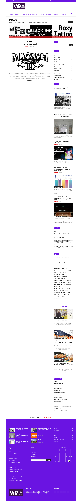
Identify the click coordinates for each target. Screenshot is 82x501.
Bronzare (10, 22)
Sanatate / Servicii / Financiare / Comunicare (62, 406)
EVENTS (55, 54)
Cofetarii (28, 14)
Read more (29, 80)
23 (71, 459)
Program (69, 282)
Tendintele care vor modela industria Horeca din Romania (63, 341)
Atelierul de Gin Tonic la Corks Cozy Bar (61, 237)
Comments (34, 454)
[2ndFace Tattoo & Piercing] (19, 31)
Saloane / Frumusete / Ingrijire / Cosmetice (62, 403)
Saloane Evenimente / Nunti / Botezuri (61, 404)
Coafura (15, 22)
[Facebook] (10, 1)
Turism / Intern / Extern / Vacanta (60, 410)
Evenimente (16, 11)
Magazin (63, 278)
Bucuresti (62, 262)
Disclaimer (57, 499)
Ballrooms (39, 11)
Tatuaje (12, 35)
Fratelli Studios (65, 272)
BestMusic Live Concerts (59, 261)
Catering (24, 11)
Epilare (23, 22)
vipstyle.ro (27, 46)
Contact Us (71, 499)
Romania (68, 288)
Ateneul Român (58, 259)
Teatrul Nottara (63, 294)
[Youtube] (18, 1)
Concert (56, 267)
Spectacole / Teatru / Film (59, 64)
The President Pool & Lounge (58, 298)
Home (10, 18)
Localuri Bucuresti (57, 386)
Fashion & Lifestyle (58, 68)
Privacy (61, 499)
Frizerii (27, 22)
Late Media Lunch (57, 278)
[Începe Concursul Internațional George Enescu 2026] (63, 99)
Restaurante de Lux (58, 286)
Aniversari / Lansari (59, 133)
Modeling (55, 282)
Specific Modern (58, 317)
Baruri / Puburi (52, 11)
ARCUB (62, 257)
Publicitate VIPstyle (58, 397)
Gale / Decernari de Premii (59, 77)
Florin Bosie (56, 90)
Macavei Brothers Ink (30, 44)
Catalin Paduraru (68, 263)
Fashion (69, 270)
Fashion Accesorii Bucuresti (59, 385)
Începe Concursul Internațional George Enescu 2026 (62, 87)
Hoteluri (55, 14)
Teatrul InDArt (56, 294)
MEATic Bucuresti (63, 320)
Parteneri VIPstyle (57, 395)
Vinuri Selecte (62, 300)
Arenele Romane (66, 257)
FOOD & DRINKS (57, 57)
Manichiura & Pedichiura (37, 22)
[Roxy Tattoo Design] (62, 31)
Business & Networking (58, 73)
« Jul (54, 465)
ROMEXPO (56, 290)
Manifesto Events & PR (58, 280)
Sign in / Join (71, 0)
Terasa (68, 294)
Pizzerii (11, 14)
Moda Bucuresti (57, 390)
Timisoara (66, 298)
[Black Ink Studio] (41, 31)
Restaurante (31, 11)
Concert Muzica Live (60, 268)
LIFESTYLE (56, 66)
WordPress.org (34, 456)
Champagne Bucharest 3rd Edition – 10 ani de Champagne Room (63, 115)
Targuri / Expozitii (57, 75)
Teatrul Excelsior (66, 292)
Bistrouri (17, 14)
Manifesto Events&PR (67, 280)
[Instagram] (12, 1)
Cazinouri (34, 14)
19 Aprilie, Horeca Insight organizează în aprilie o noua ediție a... (63, 364)
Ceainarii (65, 11)
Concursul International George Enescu (60, 270)
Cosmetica (19, 22)
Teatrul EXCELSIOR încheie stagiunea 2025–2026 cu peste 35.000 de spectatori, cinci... (62, 198)
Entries (33, 452)
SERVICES (56, 79)
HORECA (56, 61)
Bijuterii (66, 261)
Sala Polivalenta (61, 290)
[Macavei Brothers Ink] (30, 59)
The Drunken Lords (59, 296)
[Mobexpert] (34, 435)
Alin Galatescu (57, 257)
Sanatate (66, 290)
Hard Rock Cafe (60, 274)
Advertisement (65, 499)
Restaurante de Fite (67, 284)
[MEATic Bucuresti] (63, 314)
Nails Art (46, 22)
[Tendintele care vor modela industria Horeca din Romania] (63, 334)
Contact (55, 381)
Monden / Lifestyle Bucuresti (59, 392)
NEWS (11, 11)
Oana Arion (60, 282)
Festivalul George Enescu (58, 272)
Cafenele (60, 11)
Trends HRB (56, 300)
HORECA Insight (57, 276)
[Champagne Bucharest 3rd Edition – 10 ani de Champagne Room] (63, 126)
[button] (71, 13)
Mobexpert (40, 434)
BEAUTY (56, 72)
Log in (32, 450)
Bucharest (56, 263)
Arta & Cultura (57, 59)
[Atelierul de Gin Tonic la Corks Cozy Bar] (63, 153)
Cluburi (45, 11)
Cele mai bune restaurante (62, 265)
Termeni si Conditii (58, 408)
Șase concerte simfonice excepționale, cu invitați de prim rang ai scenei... (62, 169)
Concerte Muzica (57, 55)
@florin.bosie (48, 417)
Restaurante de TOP (60, 288)
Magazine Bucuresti (58, 388)
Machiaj (30, 22)
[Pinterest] (16, 1)
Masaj (43, 22)
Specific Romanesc (57, 292)
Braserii (23, 14)
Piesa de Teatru (65, 282)
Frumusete (41, 14)
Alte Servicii (63, 14)
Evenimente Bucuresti (58, 383)
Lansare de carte (64, 276)
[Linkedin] (14, 1)
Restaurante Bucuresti (58, 401)
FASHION (56, 63)
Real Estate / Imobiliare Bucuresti (60, 399)
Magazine (48, 14)
